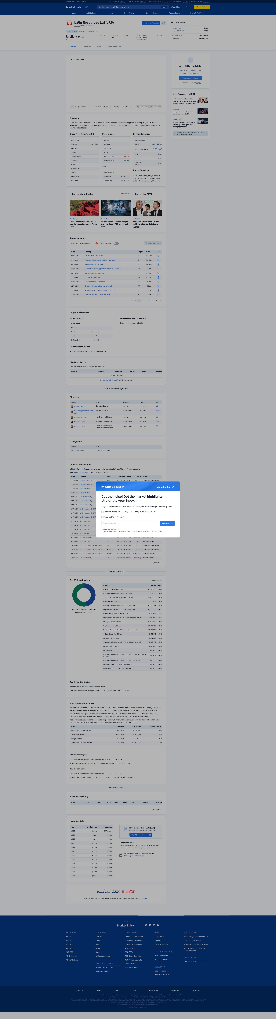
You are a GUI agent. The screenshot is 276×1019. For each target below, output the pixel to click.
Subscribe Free (167, 523)
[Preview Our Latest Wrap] (110, 529)
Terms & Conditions (143, 531)
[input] (129, 523)
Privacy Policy (158, 531)
